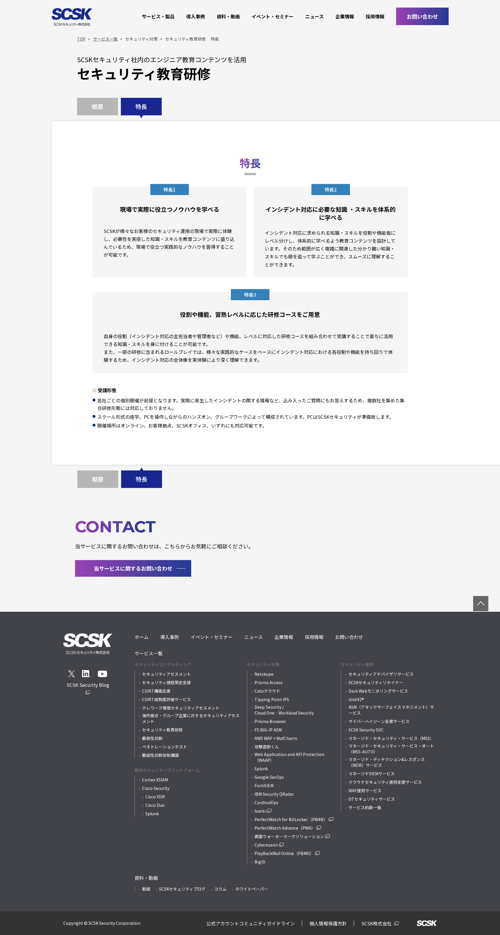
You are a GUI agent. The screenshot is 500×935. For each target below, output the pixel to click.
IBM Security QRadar (274, 794)
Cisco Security (155, 788)
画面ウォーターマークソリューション (289, 836)
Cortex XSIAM (155, 780)
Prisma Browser (270, 721)
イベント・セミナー (273, 16)
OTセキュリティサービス (372, 799)
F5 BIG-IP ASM (268, 730)
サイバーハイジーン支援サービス (379, 721)
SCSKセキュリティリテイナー (376, 682)
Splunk (152, 813)
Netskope (264, 674)
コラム (220, 889)
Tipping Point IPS (272, 699)
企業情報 (344, 16)
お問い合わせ (422, 16)
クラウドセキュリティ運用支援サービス (385, 782)
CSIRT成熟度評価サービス (166, 699)
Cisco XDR (155, 797)
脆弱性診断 (152, 738)
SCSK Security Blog (88, 684)
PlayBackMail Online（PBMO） (284, 853)
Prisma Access (269, 682)
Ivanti (260, 811)
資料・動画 (228, 16)
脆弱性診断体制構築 (160, 755)
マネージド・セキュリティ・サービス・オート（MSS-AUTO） (391, 749)
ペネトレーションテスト (164, 747)
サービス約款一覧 (365, 807)
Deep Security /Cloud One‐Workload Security (284, 710)
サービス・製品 (158, 16)
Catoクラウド (267, 691)
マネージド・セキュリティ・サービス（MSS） (391, 738)
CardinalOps (266, 802)
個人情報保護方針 (328, 923)
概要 (97, 106)
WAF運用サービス (365, 790)
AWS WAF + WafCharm (276, 738)
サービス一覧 (149, 653)
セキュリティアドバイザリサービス (381, 674)
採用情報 (375, 16)
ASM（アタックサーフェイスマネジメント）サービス (391, 710)
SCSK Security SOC (366, 730)
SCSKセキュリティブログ (182, 889)
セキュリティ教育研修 (162, 730)
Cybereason (266, 845)
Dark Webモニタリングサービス (378, 691)
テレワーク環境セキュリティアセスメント (180, 708)
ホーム (142, 636)
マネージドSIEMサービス (372, 773)
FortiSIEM (264, 785)
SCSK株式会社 (377, 923)
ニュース (314, 16)
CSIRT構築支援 (156, 691)
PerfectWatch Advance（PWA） (285, 828)
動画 (146, 889)
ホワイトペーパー (251, 889)
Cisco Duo (155, 805)
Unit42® (356, 699)
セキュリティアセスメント (166, 674)
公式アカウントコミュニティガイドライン (250, 923)
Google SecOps (269, 777)
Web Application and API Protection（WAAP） (289, 757)
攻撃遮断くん (267, 747)
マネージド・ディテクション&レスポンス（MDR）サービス (387, 762)
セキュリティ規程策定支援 (166, 682)
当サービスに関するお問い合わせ (133, 568)
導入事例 (195, 16)
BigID (260, 862)
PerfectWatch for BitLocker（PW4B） (291, 819)
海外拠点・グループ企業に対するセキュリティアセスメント (191, 718)
